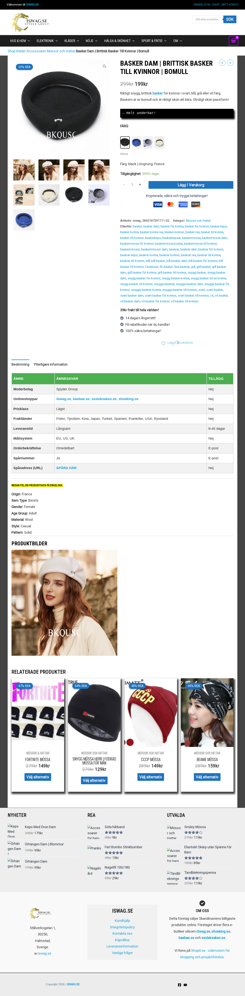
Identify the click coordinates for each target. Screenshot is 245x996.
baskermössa (191, 238)
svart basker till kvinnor (193, 295)
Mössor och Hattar (61, 51)
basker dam (151, 226)
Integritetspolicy (122, 927)
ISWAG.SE (32, 4)
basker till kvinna (212, 232)
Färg (124, 126)
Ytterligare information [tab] (50, 364)
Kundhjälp (122, 921)
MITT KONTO (230, 4)
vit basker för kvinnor (155, 301)
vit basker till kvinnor (184, 301)
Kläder (21, 51)
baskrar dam (188, 249)
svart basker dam (132, 295)
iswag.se (44, 953)
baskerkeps (153, 238)
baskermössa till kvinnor (200, 243)
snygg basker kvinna (175, 278)
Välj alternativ (37, 777)
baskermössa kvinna (169, 243)
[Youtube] (185, 985)
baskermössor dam (154, 249)
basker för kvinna (172, 226)
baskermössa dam (214, 238)
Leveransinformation (122, 946)
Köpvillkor (122, 940)
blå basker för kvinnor (203, 261)
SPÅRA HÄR (66, 468)
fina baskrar (182, 267)
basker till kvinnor (132, 238)
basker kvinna (129, 232)
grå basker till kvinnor (172, 272)
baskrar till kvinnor (132, 261)
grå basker (204, 267)
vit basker (221, 295)
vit (211, 295)
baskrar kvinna (148, 255)
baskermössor (130, 249)
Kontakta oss (122, 933)
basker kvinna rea (151, 232)
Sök (230, 19)
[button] (28, 41)
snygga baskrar (164, 284)
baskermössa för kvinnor (137, 243)
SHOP (216, 4)
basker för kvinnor (197, 226)
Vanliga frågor (122, 953)
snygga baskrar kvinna (146, 290)
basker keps (218, 226)
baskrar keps (129, 255)
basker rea (192, 232)
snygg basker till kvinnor (136, 284)
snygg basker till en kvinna (208, 278)
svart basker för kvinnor (160, 295)
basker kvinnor (174, 232)
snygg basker (197, 272)
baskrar (174, 249)
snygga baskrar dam (189, 284)
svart (201, 290)
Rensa (124, 153)
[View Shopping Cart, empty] (233, 41)
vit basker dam (130, 301)
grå (193, 267)
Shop (12, 51)
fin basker (166, 267)
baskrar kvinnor (169, 255)
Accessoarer (36, 51)
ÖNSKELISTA (202, 4)
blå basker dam (177, 261)
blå (148, 261)
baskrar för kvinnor (210, 249)
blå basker (158, 261)
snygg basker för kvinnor (144, 278)
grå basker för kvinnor (142, 272)
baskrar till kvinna (208, 255)
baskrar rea (188, 255)
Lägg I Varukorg (191, 185)
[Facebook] (179, 985)
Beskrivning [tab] (20, 364)
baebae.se (81, 399)
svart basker (214, 290)
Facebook (151, 267)
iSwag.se (63, 399)
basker (137, 226)
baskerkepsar (171, 238)
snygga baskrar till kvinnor (179, 290)
